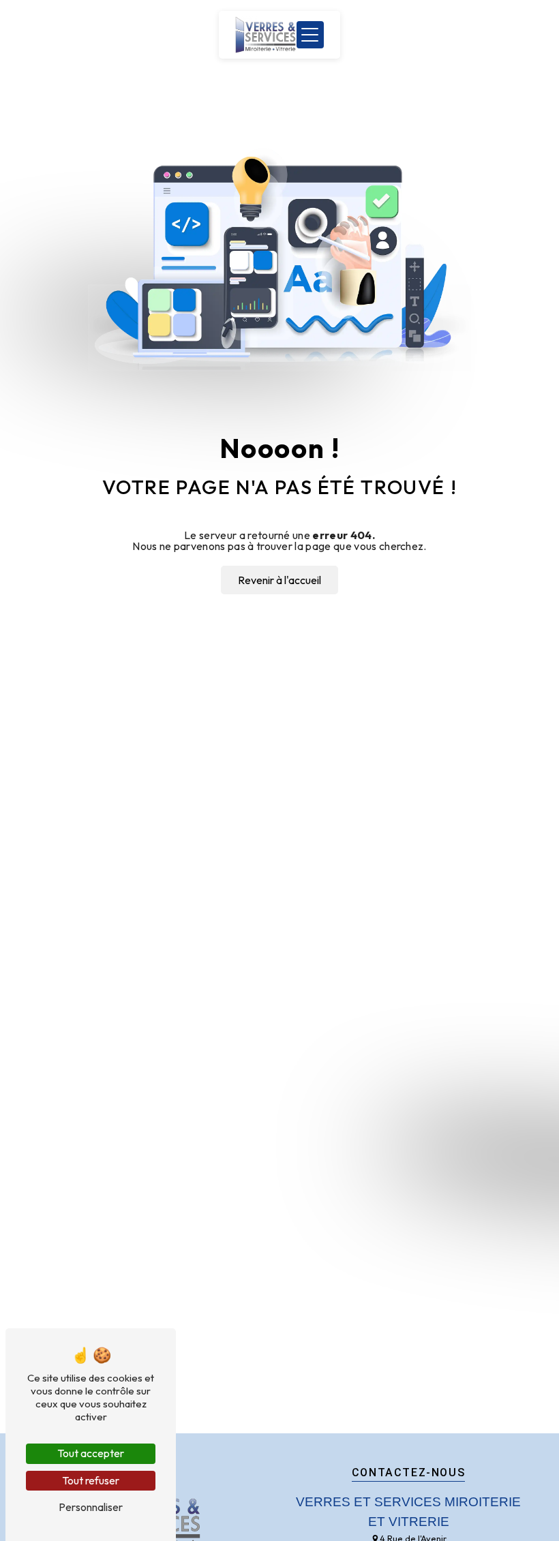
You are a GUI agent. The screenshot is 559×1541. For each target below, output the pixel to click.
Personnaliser (91, 1507)
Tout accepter (90, 1453)
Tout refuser (90, 1480)
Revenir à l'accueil (279, 580)
